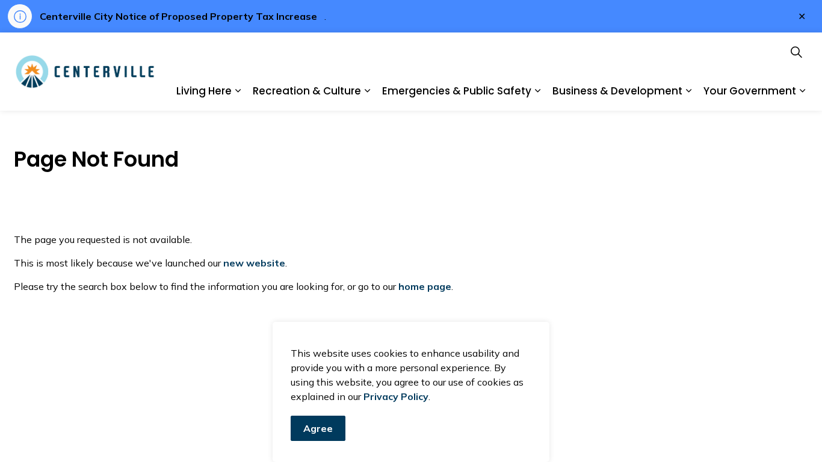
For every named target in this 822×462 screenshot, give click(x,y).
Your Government (749, 91)
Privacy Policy (395, 396)
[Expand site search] (796, 52)
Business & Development (617, 91)
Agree (318, 428)
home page (424, 286)
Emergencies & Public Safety (456, 91)
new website (254, 263)
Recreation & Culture (307, 91)
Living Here (204, 91)
